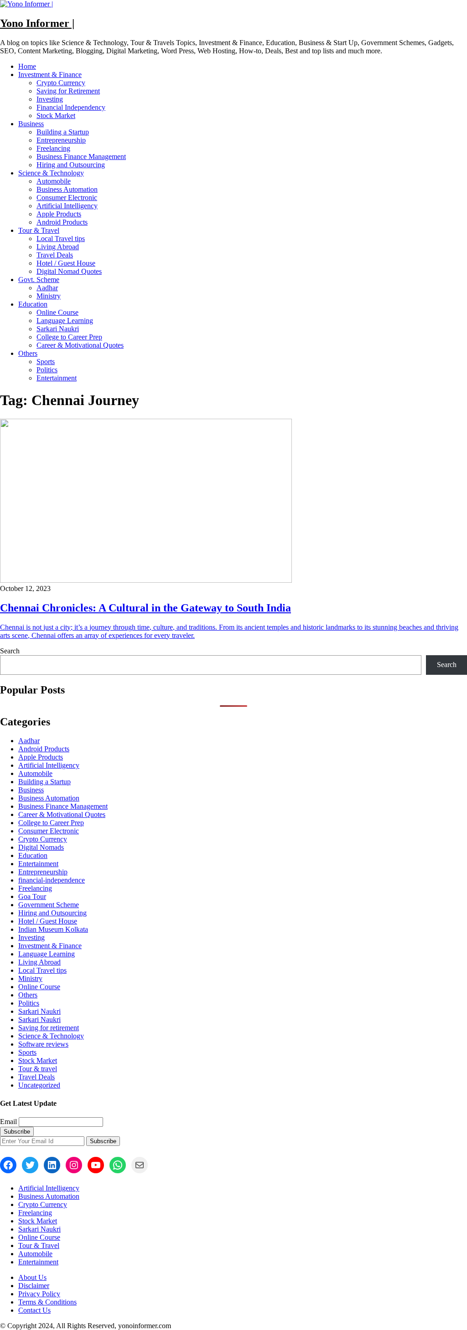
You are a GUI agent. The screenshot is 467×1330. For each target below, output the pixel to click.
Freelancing (53, 148)
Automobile (53, 181)
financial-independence (51, 880)
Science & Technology (51, 173)
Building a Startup (62, 132)
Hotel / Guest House (65, 263)
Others (27, 353)
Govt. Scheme (38, 279)
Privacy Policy (39, 1294)
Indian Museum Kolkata (53, 929)
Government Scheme (48, 905)
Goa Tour (32, 896)
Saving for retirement (48, 1028)
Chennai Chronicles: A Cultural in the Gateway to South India (145, 608)
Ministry (48, 296)
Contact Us (34, 1310)
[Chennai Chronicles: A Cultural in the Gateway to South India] (146, 580)
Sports (45, 361)
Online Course (57, 312)
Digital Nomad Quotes (69, 271)
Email (8, 1121)
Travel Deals (54, 255)
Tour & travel (37, 1069)
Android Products (62, 222)
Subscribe (103, 1141)
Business (31, 124)
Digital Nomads (41, 847)
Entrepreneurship (61, 140)
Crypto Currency (60, 83)
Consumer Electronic (66, 197)
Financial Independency (70, 107)
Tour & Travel (38, 230)
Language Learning (64, 320)
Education (32, 304)
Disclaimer (33, 1285)
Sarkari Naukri (57, 329)
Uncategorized (39, 1085)
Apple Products (58, 214)
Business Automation (67, 189)
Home (27, 66)
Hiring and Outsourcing (70, 165)
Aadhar (47, 288)
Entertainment (56, 378)
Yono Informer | (37, 23)
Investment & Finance (50, 74)
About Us (32, 1277)
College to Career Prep (69, 337)
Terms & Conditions (47, 1302)
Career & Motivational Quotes (80, 345)
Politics (46, 370)
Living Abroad (57, 247)
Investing (49, 99)
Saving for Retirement (68, 91)
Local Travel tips (60, 238)
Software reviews (43, 1044)
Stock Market (55, 115)
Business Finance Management (81, 156)
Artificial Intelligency (67, 206)
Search (10, 651)
